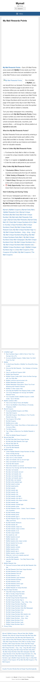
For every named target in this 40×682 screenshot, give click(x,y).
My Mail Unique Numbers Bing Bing (15, 235)
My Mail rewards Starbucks (13, 522)
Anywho (4, 669)
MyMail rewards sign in (12, 551)
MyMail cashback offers (10, 401)
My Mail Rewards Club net (13, 573)
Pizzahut (9, 669)
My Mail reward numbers (13, 484)
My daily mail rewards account (14, 472)
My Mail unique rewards (12, 533)
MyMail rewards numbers (13, 547)
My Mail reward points (12, 486)
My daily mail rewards (12, 470)
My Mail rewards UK (11, 525)
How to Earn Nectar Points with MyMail (17, 403)
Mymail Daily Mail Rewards (17, 220)
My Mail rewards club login (13, 496)
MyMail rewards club (12, 539)
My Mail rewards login (12, 502)
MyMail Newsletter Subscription (15, 382)
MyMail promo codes (12, 423)
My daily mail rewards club (13, 474)
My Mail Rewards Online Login (14, 583)
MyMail (6, 362)
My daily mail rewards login (13, 476)
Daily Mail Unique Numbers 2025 (15, 592)
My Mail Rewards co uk (12, 575)
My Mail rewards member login (14, 504)
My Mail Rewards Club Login (14, 571)
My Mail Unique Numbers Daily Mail (16, 606)
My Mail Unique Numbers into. (24, 242)
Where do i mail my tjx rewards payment (17, 555)
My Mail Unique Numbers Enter (15, 610)
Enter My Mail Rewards (12, 447)
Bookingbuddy (33, 669)
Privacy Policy (8, 626)
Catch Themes (25, 679)
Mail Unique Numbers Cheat (14, 596)
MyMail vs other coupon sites (14, 388)
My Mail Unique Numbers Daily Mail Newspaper (19, 608)
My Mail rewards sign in (12, 516)
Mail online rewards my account (15, 466)
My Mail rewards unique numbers (15, 529)
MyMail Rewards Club (11, 212)
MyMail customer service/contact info (16, 380)
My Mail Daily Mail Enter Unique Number (17, 439)
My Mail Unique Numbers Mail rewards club (18, 245)
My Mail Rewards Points (11, 67)
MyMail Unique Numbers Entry (14, 620)
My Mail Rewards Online (13, 581)
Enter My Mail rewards (12, 464)
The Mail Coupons (11, 429)
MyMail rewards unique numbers (15, 553)
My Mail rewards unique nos (14, 527)
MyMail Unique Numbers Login (14, 247)
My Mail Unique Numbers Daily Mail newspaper (16, 652)
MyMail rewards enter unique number (16, 541)
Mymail (20, 3)
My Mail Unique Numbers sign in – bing (17, 616)
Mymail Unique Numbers (11, 590)
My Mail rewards (10, 488)
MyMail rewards (8, 449)
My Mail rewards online (12, 506)
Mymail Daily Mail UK (12, 443)
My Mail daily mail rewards (13, 480)
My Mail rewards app (12, 490)
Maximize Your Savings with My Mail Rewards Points (21, 468)
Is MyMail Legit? (8, 352)
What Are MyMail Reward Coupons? (16, 435)
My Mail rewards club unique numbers (16, 500)
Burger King (25, 669)
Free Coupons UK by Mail (13, 419)
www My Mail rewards (12, 557)
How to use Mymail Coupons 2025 (15, 372)
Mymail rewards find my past (14, 543)
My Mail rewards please (12, 512)
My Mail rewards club (12, 492)
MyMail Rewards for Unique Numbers (16, 588)
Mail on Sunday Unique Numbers (15, 594)
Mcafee (15, 669)
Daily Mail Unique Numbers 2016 (21, 222)
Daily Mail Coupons (22, 250)
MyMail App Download (12, 374)
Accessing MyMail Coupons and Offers (17, 411)
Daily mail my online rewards (14, 457)
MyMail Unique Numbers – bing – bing (16, 618)
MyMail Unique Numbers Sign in (15, 624)
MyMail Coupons (15, 209)
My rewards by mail (11, 535)
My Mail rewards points (12, 514)
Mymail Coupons (8, 409)
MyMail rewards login (12, 545)
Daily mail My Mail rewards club (15, 455)
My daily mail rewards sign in (14, 478)
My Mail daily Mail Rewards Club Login (17, 441)
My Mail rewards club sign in (14, 498)
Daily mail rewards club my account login (17, 459)
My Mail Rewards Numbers (13, 579)
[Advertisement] (20, 45)
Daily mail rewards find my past (15, 462)
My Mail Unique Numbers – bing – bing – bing (19, 232)
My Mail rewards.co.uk (12, 531)
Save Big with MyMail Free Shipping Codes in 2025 (20, 390)
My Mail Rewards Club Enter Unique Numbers (19, 569)
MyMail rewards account (13, 537)
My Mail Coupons (24, 252)
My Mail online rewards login (14, 482)
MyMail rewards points (12, 549)
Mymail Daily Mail (28, 209)
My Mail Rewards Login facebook (15, 577)
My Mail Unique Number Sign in (24, 230)
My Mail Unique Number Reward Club (16, 598)
